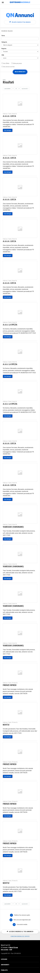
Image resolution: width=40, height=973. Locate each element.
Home (4, 79)
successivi (25, 88)
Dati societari (4, 949)
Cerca (3, 35)
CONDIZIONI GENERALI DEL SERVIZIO (20, 936)
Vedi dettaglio (7, 130)
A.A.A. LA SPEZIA (10, 325)
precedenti (7, 88)
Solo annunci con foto (9, 66)
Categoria (4, 42)
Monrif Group (13, 947)
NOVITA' (6, 725)
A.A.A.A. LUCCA (9, 116)
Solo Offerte (6, 63)
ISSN (10, 949)
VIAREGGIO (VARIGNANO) (13, 527)
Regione (3, 48)
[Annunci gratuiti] (20, 15)
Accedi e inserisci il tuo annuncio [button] (21, 22)
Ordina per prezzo (17, 63)
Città (2, 55)
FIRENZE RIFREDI (9, 685)
